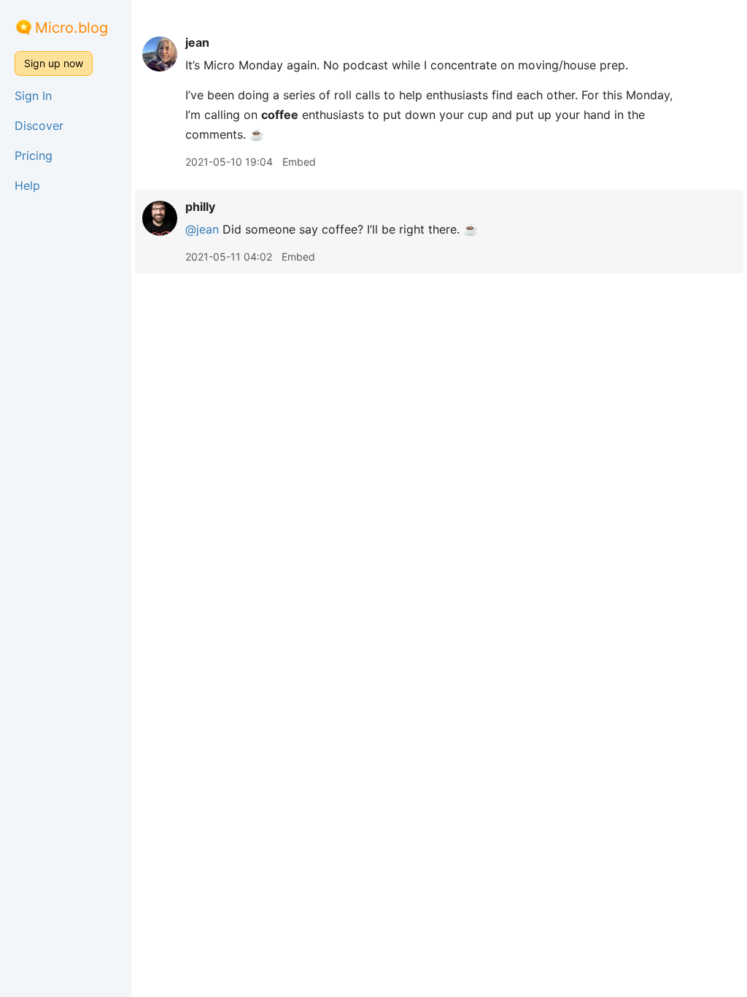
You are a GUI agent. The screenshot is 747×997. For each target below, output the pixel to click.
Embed (299, 161)
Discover (39, 125)
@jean (202, 229)
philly (200, 206)
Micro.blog (71, 27)
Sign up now (53, 63)
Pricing (34, 155)
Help (27, 185)
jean (197, 42)
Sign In (33, 95)
